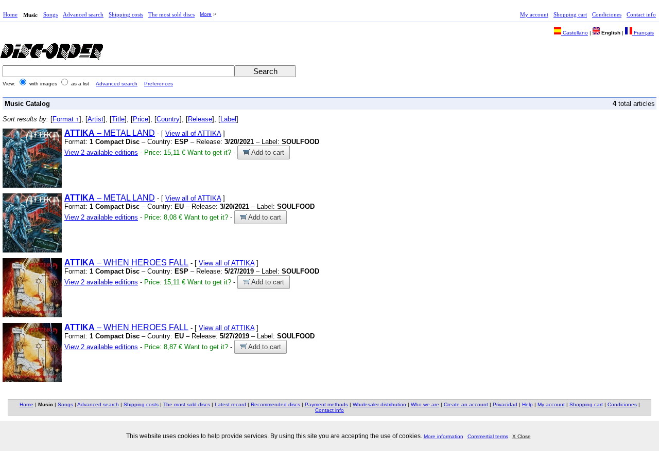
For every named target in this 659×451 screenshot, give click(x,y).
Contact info (641, 14)
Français (643, 32)
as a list (80, 83)
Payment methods (326, 404)
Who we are (425, 404)
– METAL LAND (109, 133)
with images (43, 83)
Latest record (230, 404)
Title (118, 119)
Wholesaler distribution (379, 404)
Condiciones (606, 14)
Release (200, 119)
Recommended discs (275, 404)
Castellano (574, 32)
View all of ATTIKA (193, 133)
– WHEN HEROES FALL (126, 262)
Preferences (158, 83)
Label (228, 119)
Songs (50, 14)
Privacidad (505, 404)
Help (527, 404)
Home (10, 14)
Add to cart (267, 152)
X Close (521, 436)
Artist (95, 119)
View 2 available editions (101, 152)
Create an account (466, 404)
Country (168, 119)
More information (443, 436)
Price (140, 119)
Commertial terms (487, 436)
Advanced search (83, 14)
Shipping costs (126, 14)
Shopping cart (570, 14)
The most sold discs (171, 14)
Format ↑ (66, 119)
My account (534, 14)
